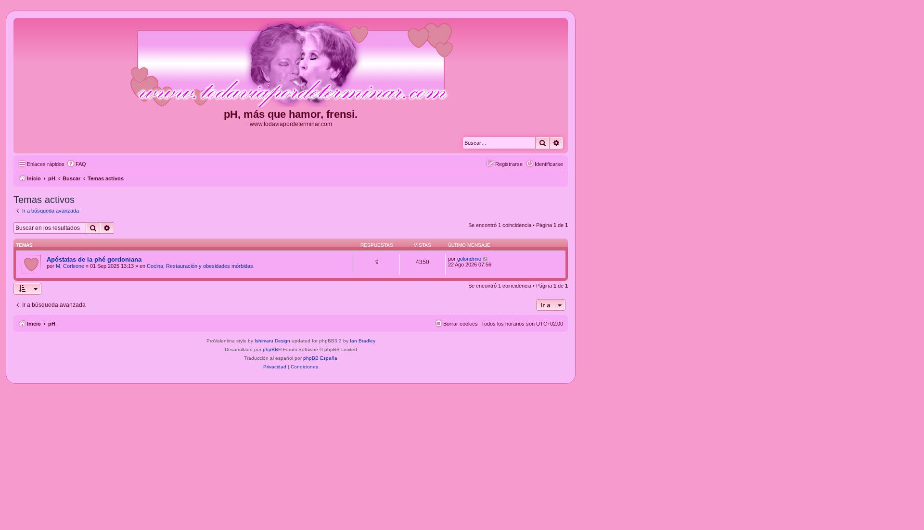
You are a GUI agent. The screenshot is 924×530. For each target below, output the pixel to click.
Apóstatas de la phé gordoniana (94, 259)
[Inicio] (290, 64)
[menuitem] (76, 164)
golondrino (469, 259)
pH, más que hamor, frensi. (291, 114)
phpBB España (320, 358)
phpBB (270, 349)
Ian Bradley (362, 340)
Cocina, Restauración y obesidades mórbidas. (201, 266)
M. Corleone (70, 266)
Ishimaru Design (272, 340)
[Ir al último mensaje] (486, 259)
